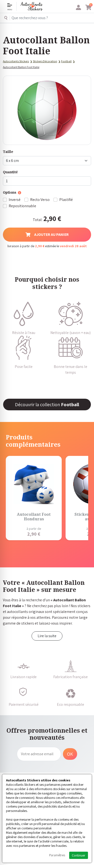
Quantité (10, 172)
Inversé (14, 199)
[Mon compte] (78, 7)
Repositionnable (22, 205)
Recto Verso (40, 199)
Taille (8, 151)
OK (70, 754)
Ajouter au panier (51, 234)
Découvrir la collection (47, 404)
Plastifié (66, 199)
